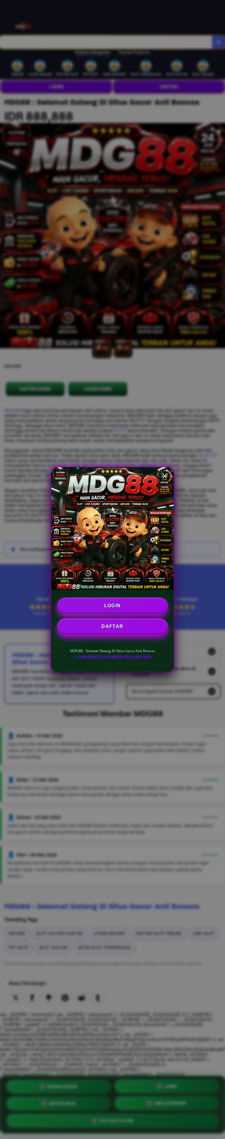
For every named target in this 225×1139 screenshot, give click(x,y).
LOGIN (112, 605)
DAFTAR (112, 626)
